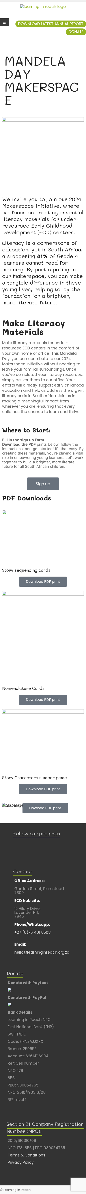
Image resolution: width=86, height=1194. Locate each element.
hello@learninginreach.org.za (41, 952)
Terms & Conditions (26, 1155)
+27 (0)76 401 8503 (32, 932)
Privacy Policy (21, 1162)
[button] (50, 24)
